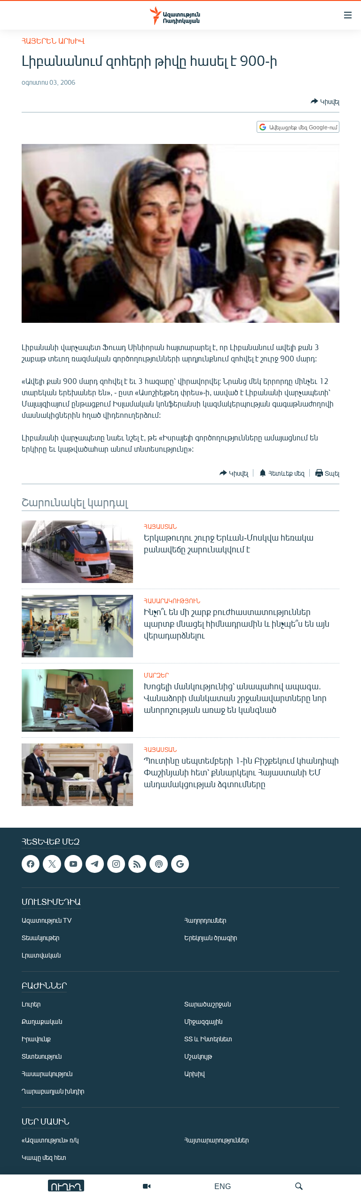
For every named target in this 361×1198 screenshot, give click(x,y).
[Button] (325, 101)
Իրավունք (36, 1039)
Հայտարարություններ (216, 1140)
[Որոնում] (299, 1186)
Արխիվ (194, 1074)
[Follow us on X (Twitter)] (52, 864)
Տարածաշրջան (207, 1004)
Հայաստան (160, 526)
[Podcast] (158, 864)
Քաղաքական (42, 1022)
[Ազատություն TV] (147, 1186)
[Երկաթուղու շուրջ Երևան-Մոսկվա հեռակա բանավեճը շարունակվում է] (77, 551)
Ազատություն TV (46, 921)
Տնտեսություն (42, 1057)
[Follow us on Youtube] (73, 864)
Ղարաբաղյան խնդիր (53, 1091)
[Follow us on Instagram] (116, 864)
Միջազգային (203, 1022)
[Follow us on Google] (180, 864)
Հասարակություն (172, 601)
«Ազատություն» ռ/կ (50, 1140)
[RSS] (137, 864)
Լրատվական (41, 955)
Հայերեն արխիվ (53, 40)
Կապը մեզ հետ (44, 1158)
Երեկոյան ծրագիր (210, 938)
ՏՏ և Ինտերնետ (208, 1039)
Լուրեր (31, 1004)
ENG (222, 1186)
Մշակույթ (198, 1057)
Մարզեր (156, 675)
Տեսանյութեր (40, 938)
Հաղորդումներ (205, 921)
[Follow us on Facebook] (30, 864)
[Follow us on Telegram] (94, 864)
